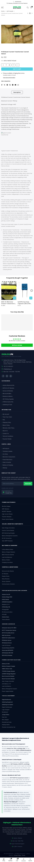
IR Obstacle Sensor (7, 642)
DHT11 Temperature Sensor (9, 630)
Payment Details (7, 439)
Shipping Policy (7, 422)
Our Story (5, 454)
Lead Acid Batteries (7, 557)
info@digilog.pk (7, 369)
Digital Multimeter (6, 699)
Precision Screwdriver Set (8, 727)
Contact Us (6, 433)
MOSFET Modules (6, 511)
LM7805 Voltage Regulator (9, 673)
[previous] (2, 290)
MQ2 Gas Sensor (6, 635)
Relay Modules (5, 578)
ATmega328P (5, 609)
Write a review (17, 345)
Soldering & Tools (7, 404)
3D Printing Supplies (8, 399)
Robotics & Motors (7, 396)
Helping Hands (6, 724)
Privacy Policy (17, 855)
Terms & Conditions (8, 436)
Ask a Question (5, 81)
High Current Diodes (7, 514)
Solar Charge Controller (8, 681)
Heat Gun (4, 717)
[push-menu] (2, 7)
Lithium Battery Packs (7, 549)
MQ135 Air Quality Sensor (8, 637)
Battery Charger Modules (8, 552)
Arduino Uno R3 (6, 594)
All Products (6, 448)
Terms (23, 855)
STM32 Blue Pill (6, 607)
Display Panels (5, 576)
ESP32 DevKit (5, 599)
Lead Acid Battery (6, 686)
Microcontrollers (7, 393)
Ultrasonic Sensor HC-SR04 (9, 627)
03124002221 (18, 1)
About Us (5, 430)
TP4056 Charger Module (8, 671)
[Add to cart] (14, 298)
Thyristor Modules (6, 516)
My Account (6, 414)
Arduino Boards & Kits (8, 385)
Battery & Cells (6, 663)
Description (17, 92)
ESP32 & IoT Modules (8, 388)
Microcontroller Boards (8, 571)
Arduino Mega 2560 (7, 597)
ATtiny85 (4, 614)
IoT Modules (5, 573)
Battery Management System (9, 688)
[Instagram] (6, 376)
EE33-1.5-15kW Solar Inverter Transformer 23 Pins (8, 303)
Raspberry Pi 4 (5, 604)
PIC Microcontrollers (7, 612)
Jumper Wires (5, 714)
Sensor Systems (6, 581)
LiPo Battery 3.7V (6, 683)
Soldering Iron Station (7, 704)
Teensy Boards (6, 619)
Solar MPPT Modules (7, 540)
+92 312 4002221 (8, 366)
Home (3, 11)
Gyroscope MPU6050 (7, 650)
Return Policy (6, 425)
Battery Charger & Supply (8, 666)
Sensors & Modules (8, 391)
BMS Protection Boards (8, 554)
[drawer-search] (28, 7)
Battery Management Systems (9, 535)
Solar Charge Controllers (8, 528)
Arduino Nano (5, 617)
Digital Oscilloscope (7, 707)
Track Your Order (7, 417)
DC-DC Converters (7, 538)
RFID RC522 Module (7, 655)
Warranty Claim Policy (8, 428)
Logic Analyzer (5, 709)
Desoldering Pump (6, 722)
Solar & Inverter (7, 462)
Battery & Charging (8, 465)
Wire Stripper (5, 719)
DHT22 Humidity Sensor (8, 632)
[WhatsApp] (10, 376)
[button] (17, 65)
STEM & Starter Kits (8, 401)
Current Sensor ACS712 (8, 648)
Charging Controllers (7, 562)
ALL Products (10, 11)
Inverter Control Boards (8, 530)
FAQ (4, 419)
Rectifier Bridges (6, 506)
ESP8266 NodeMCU (7, 602)
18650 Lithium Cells (7, 668)
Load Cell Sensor (6, 645)
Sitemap (5, 467)
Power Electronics (7, 459)
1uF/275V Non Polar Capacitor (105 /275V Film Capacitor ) (24, 303)
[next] (31, 290)
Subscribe (28, 483)
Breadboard (5, 712)
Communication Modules (8, 584)
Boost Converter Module (8, 678)
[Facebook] (3, 376)
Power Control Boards (7, 519)
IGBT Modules (5, 509)
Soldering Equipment (7, 702)
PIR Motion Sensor (6, 640)
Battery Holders (6, 559)
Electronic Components (9, 456)
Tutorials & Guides (7, 451)
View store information (9, 77)
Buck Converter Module (8, 676)
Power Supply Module (7, 691)
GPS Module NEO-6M (7, 652)
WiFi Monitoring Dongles (8, 533)
